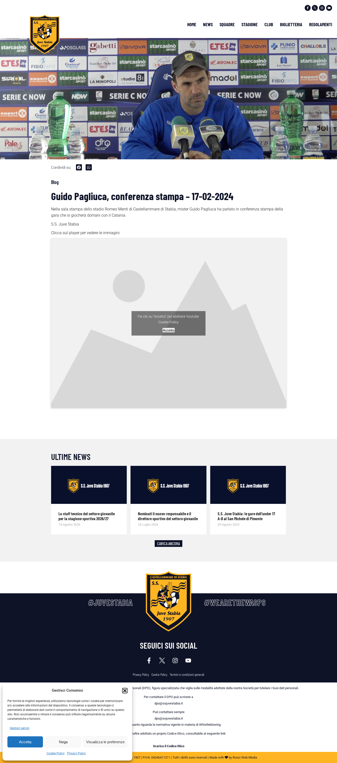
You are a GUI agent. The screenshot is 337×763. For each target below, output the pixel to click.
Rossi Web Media (245, 757)
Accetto (168, 330)
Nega (63, 742)
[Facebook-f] (308, 8)
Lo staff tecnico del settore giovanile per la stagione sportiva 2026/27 (86, 516)
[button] (124, 690)
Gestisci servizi (19, 728)
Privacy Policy (76, 753)
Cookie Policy (56, 753)
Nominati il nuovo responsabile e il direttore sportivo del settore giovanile (168, 516)
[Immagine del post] (89, 485)
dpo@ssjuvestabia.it (168, 703)
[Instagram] (322, 8)
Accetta (25, 742)
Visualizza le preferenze (105, 742)
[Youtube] (329, 8)
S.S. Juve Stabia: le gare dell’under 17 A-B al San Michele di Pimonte (246, 516)
